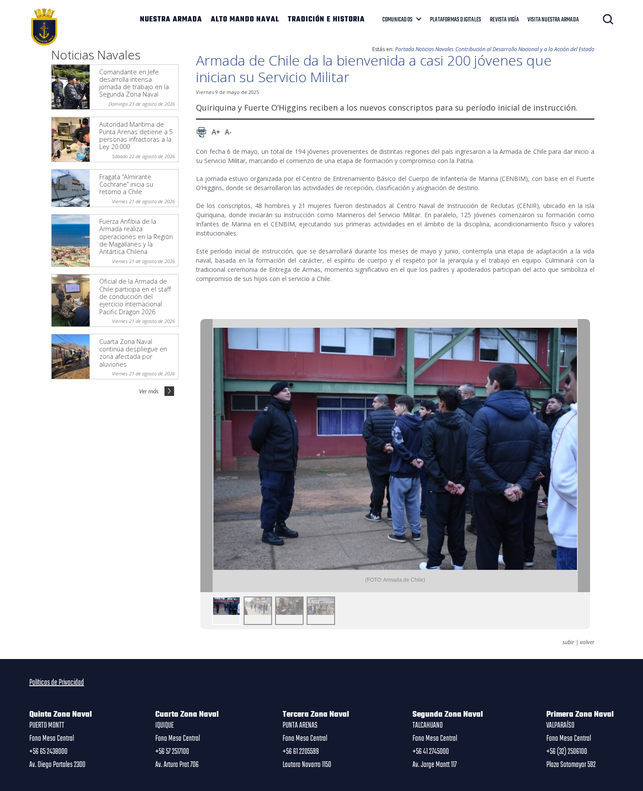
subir (568, 642)
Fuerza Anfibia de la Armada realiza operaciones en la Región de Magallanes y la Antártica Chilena (136, 236)
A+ (216, 131)
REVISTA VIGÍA (504, 19)
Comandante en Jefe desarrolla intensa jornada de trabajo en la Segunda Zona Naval (134, 83)
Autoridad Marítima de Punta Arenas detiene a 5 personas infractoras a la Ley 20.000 (136, 135)
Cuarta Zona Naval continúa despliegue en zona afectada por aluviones (133, 352)
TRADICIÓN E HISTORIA (326, 20)
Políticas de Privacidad (56, 682)
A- (228, 131)
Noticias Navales (435, 49)
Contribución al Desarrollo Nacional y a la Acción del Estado (524, 49)
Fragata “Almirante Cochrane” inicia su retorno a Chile (126, 184)
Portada (404, 49)
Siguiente (584, 455)
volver (587, 642)
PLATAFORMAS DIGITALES (455, 19)
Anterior (206, 455)
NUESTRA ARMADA (171, 20)
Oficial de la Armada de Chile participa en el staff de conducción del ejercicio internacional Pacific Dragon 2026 (135, 296)
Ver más (149, 391)
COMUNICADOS (397, 19)
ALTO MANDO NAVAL (245, 20)
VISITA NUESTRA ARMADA (553, 19)
